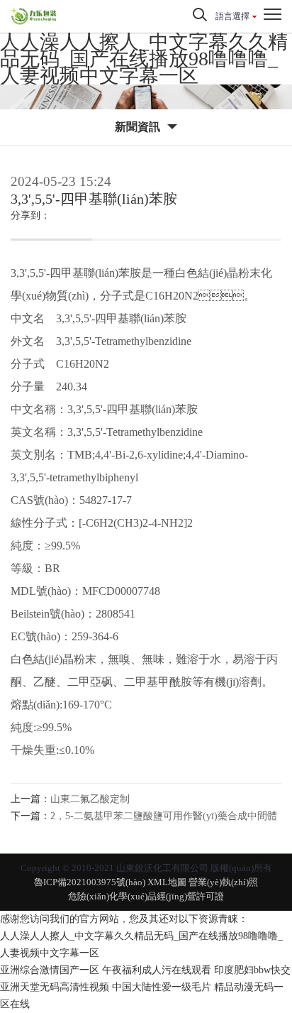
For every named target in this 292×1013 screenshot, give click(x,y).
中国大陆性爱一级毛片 (161, 987)
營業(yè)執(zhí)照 (223, 882)
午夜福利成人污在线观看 (156, 970)
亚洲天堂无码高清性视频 (54, 987)
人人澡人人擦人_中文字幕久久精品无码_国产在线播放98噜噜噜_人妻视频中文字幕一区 (144, 59)
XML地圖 (166, 882)
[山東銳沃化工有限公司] (68, 16)
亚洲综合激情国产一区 (49, 970)
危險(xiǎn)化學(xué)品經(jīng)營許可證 (146, 896)
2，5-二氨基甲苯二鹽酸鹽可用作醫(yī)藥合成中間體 (163, 816)
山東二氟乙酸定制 (90, 799)
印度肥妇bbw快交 (252, 970)
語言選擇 (232, 16)
